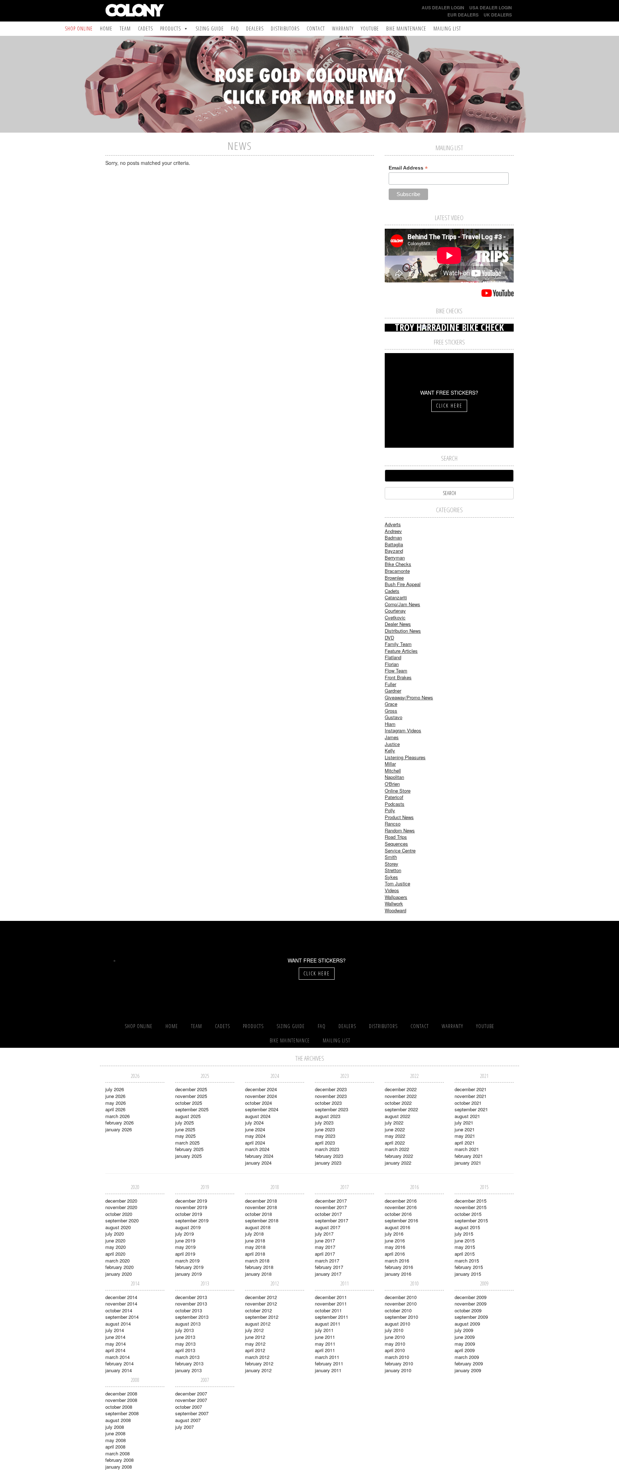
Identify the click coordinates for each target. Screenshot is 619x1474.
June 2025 (185, 1129)
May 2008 (115, 1440)
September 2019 (191, 1220)
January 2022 (398, 1162)
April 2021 (465, 1142)
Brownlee (394, 577)
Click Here (449, 405)
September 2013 (191, 1316)
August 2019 (188, 1227)
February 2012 (259, 1363)
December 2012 (261, 1297)
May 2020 (115, 1247)
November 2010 (401, 1303)
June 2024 (255, 1129)
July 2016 (394, 1233)
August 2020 (118, 1227)
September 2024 (261, 1109)
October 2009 (468, 1310)
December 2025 (191, 1089)
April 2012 (255, 1350)
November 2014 (121, 1303)
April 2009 (465, 1350)
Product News (399, 817)
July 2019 (184, 1233)
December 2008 (121, 1393)
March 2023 (327, 1149)
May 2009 (465, 1343)
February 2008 (119, 1459)
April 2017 (325, 1253)
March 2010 (397, 1357)
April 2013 (185, 1350)
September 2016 (401, 1220)
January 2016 (398, 1273)
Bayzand (394, 550)
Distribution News (403, 630)
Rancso (392, 823)
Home (106, 28)
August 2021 (467, 1116)
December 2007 (191, 1393)
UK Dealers (498, 14)
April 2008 (115, 1446)
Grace (391, 703)
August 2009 (467, 1323)
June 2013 (185, 1336)
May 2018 (255, 1247)
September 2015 (471, 1220)
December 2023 (331, 1089)
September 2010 (401, 1316)
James (392, 737)
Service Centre (400, 850)
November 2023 (331, 1096)
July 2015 (464, 1233)
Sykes (391, 877)
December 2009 (470, 1297)
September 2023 (331, 1109)
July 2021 (464, 1122)
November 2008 (121, 1400)
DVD (389, 637)
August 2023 (327, 1116)
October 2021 (468, 1102)
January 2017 (328, 1273)
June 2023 (325, 1129)
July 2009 (464, 1330)
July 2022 (394, 1122)
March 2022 (397, 1149)
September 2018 (261, 1220)
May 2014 (115, 1343)
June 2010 (395, 1336)
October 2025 (188, 1102)
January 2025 (188, 1155)
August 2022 (397, 1116)
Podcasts (394, 803)
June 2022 (395, 1129)
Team (125, 28)
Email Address (408, 168)
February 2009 (469, 1363)
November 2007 (191, 1400)
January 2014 (118, 1370)
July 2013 (184, 1330)
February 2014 (119, 1363)
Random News (400, 830)
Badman (393, 537)
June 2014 (115, 1336)
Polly (390, 810)
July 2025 (184, 1122)
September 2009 (471, 1316)
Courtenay (395, 610)
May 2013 (185, 1343)
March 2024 (257, 1149)
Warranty (343, 28)
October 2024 (258, 1102)
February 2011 (329, 1363)
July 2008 (114, 1426)
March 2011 (327, 1357)
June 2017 (325, 1240)
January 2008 (118, 1466)
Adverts (393, 524)
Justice (392, 744)
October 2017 (328, 1214)
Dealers (255, 28)
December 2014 (121, 1297)
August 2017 (327, 1227)
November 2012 (261, 1303)
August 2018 (257, 1227)
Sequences (396, 843)
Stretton (393, 870)
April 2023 (325, 1142)
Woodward (395, 910)
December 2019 (191, 1200)
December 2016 (401, 1200)
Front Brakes (398, 677)
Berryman (395, 557)
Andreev (393, 531)
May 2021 (465, 1135)
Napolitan (394, 777)
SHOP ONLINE (79, 28)
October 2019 (188, 1214)
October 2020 (118, 1214)
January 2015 (468, 1273)
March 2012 (257, 1357)
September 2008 (122, 1413)
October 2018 (258, 1214)
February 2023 (329, 1155)
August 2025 (188, 1116)
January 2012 (258, 1370)
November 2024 (261, 1096)
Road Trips (396, 836)
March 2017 (327, 1260)
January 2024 (258, 1162)
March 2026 (117, 1116)
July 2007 (184, 1426)
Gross (391, 710)
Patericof (394, 797)
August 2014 (118, 1323)
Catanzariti (396, 597)
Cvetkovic (395, 617)
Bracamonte (397, 570)
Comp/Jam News (402, 604)
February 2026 (119, 1122)
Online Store (398, 790)
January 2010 (398, 1370)
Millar (390, 763)
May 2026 (115, 1102)
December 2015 (470, 1200)
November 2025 (191, 1096)
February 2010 (399, 1363)
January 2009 (468, 1370)
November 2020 (121, 1207)
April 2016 (395, 1253)
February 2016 (399, 1267)
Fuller (390, 684)
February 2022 (399, 1155)
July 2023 (324, 1122)
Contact (316, 28)
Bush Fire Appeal (403, 584)
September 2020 (122, 1220)
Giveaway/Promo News (409, 697)
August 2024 (257, 1116)
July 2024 (254, 1122)
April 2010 (395, 1350)
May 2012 (255, 1343)
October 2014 (118, 1310)
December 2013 (191, 1297)
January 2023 (328, 1162)
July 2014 (114, 1330)
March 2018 (257, 1260)
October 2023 (328, 1102)
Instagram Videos (403, 730)
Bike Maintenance (406, 28)
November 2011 (331, 1303)
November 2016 (401, 1207)
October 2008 (118, 1406)
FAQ (235, 28)
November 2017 (331, 1207)
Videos (392, 890)
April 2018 (255, 1253)
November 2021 (470, 1096)
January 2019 (188, 1273)
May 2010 (395, 1343)
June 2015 (465, 1240)
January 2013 (188, 1370)
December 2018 (261, 1200)
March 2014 (117, 1357)
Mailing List (447, 28)
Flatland (393, 657)
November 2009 (470, 1303)
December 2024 (261, 1089)
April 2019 (185, 1253)
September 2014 (122, 1316)
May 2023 (325, 1135)
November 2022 (401, 1096)
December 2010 (401, 1297)
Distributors (285, 28)
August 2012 (257, 1323)
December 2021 (470, 1089)
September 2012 (261, 1316)
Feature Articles (401, 650)
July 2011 (324, 1330)
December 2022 (401, 1089)
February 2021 (469, 1155)
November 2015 (470, 1207)
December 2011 (331, 1297)
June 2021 (465, 1129)
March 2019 (187, 1260)
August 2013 (188, 1323)
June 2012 (255, 1336)
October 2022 (398, 1102)
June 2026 (115, 1096)
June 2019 (185, 1240)
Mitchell (393, 770)
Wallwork (394, 903)
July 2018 (254, 1233)
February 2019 (189, 1267)
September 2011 (331, 1316)
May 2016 (395, 1247)
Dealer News (398, 623)
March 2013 (187, 1357)
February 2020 (119, 1267)
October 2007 (188, 1406)
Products (170, 28)
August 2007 (188, 1420)
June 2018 (255, 1240)
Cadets (145, 28)
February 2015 (469, 1267)
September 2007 (191, 1413)
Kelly (390, 750)
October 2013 (188, 1310)
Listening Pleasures (405, 757)
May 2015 (465, 1247)
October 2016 (398, 1214)
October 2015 (468, 1214)
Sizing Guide (210, 28)
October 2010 (398, 1310)
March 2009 (467, 1357)
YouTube (370, 28)
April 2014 (115, 1350)
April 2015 (465, 1253)
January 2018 (258, 1273)
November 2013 (191, 1303)
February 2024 (259, 1155)
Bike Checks (398, 564)
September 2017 (331, 1220)
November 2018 (261, 1207)
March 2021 (467, 1149)
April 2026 (115, 1109)
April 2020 (115, 1253)
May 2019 (185, 1247)
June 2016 (395, 1240)
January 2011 (328, 1370)
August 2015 (467, 1227)
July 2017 (324, 1233)
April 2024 (255, 1142)
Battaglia (394, 544)
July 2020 (114, 1233)
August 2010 (397, 1323)
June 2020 (115, 1240)
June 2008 (115, 1433)
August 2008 (118, 1420)
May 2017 (325, 1247)
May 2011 (325, 1343)
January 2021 (468, 1162)
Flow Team (396, 670)
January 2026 (118, 1129)
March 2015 (467, 1260)
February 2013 (189, 1363)
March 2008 (117, 1453)
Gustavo (393, 717)
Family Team (398, 644)
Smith (391, 857)
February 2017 (329, 1267)
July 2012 (254, 1330)
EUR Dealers (463, 14)
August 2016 (397, 1227)
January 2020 (118, 1273)
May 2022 (395, 1135)
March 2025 (187, 1142)
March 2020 (117, 1260)
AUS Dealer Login (443, 7)
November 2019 (191, 1207)
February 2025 (189, 1149)
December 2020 (121, 1200)
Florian (392, 664)
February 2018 (259, 1267)
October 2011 (328, 1310)
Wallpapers (396, 897)
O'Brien (392, 783)
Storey (391, 863)
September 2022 (401, 1109)
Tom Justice (397, 883)
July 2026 (114, 1089)
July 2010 (394, 1330)
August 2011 (327, 1323)
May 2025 (185, 1135)
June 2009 (465, 1336)
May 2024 (255, 1135)
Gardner (393, 690)
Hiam (390, 724)
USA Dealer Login (490, 7)
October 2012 (258, 1310)
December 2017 (331, 1200)
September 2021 (471, 1109)
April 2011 (325, 1350)
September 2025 (191, 1109)
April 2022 (395, 1142)
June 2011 (325, 1336)
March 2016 (397, 1260)
